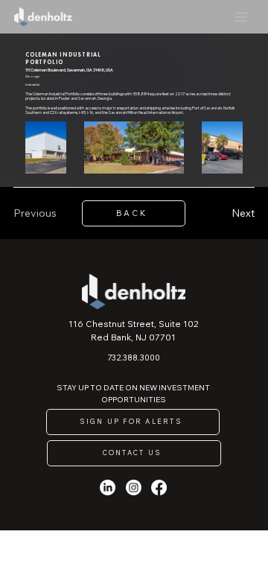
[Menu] (241, 16)
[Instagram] (133, 487)
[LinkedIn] (107, 487)
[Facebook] (159, 487)
